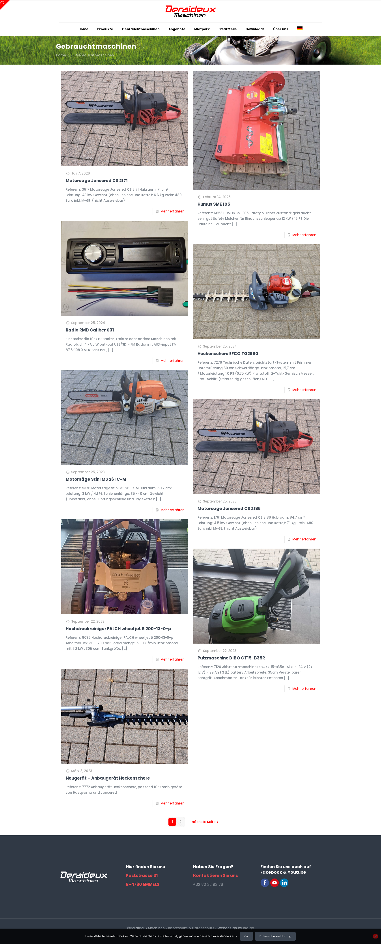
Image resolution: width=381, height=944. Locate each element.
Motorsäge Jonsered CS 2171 (97, 181)
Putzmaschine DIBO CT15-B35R (231, 658)
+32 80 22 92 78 (208, 884)
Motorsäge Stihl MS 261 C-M (96, 479)
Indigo (248, 928)
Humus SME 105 (214, 204)
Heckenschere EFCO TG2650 (228, 354)
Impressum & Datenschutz (191, 928)
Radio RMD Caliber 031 (90, 330)
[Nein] (375, 936)
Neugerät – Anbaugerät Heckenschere (108, 778)
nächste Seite (203, 821)
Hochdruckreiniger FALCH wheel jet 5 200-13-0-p (118, 629)
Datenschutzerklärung (275, 936)
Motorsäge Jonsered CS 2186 (229, 509)
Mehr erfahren (173, 211)
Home (61, 55)
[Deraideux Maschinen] (190, 11)
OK (246, 936)
